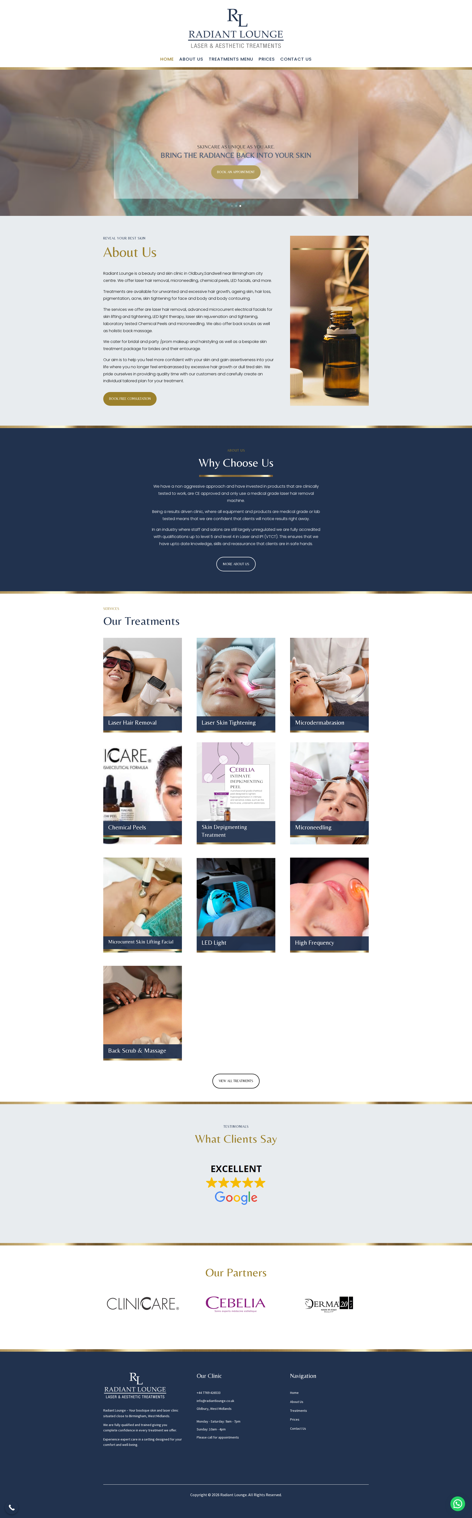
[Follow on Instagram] (107, 1468)
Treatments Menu (231, 59)
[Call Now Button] (11, 1507)
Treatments (298, 1410)
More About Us (236, 564)
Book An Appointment (236, 172)
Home (167, 59)
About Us (191, 59)
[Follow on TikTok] (117, 1468)
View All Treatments (236, 1081)
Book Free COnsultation (130, 399)
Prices (267, 59)
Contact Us (296, 59)
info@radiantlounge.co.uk (215, 1401)
